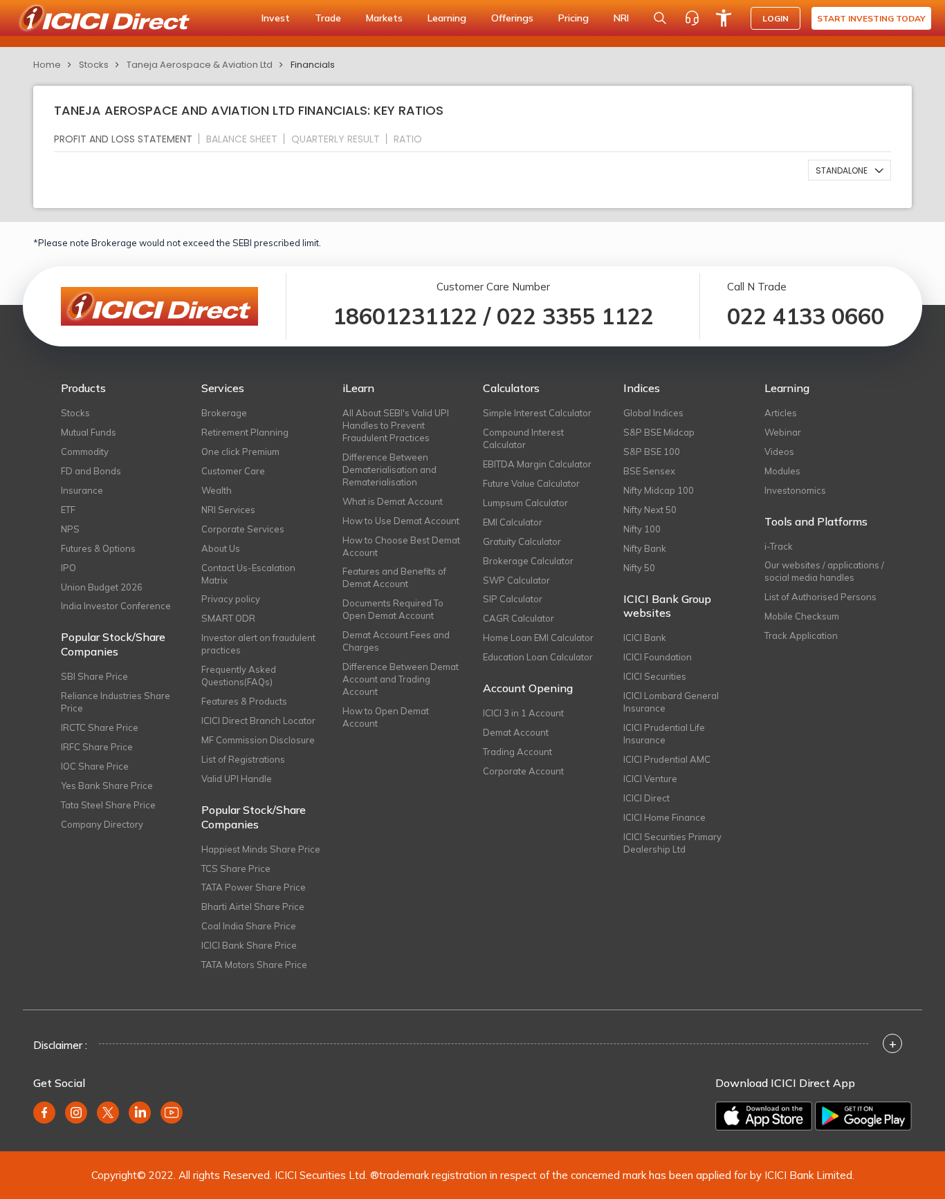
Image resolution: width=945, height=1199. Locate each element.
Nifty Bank (644, 548)
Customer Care (233, 470)
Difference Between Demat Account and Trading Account (400, 679)
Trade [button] (328, 18)
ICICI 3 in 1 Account (523, 712)
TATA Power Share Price (253, 887)
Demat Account (516, 732)
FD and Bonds (91, 470)
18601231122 (405, 316)
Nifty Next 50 (650, 509)
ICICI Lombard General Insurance (671, 702)
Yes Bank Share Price (107, 785)
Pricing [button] (573, 18)
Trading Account (517, 751)
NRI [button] (621, 18)
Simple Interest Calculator (537, 412)
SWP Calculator (516, 580)
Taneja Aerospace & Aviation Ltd (200, 64)
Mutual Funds (88, 432)
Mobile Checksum (801, 616)
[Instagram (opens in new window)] (76, 1113)
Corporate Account (523, 771)
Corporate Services (242, 529)
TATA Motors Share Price (254, 964)
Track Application (801, 635)
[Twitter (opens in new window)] (108, 1113)
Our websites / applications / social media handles (824, 571)
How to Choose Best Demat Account (401, 546)
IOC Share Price (95, 766)
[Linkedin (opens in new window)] (140, 1113)
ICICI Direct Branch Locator (258, 720)
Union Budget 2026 (102, 587)
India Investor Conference (116, 605)
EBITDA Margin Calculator (537, 464)
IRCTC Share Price (99, 727)
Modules (782, 470)
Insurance (82, 490)
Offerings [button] (512, 18)
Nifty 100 (642, 529)
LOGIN (775, 18)
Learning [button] (447, 18)
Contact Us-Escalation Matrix (248, 574)
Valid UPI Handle (236, 778)
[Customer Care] (691, 18)
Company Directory (102, 824)
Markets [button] (384, 18)
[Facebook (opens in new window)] (44, 1113)
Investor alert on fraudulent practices (258, 644)
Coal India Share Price (248, 925)
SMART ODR (228, 618)
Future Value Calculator (531, 483)
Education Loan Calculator (538, 656)
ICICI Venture (650, 778)
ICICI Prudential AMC (666, 759)
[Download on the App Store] (763, 1116)
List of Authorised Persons (820, 596)
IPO (68, 567)
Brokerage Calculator (528, 560)
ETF (68, 509)
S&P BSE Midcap (659, 432)
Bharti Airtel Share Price (252, 906)
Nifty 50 (639, 567)
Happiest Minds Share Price (260, 849)
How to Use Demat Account (400, 520)
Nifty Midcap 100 (658, 490)
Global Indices (653, 412)
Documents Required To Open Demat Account (392, 609)
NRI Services (228, 509)
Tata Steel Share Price (108, 804)
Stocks (94, 64)
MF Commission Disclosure (258, 739)
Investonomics (795, 490)
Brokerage (224, 412)
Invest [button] (276, 18)
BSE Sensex (649, 470)
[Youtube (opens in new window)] (171, 1113)
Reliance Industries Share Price (115, 702)
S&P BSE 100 (651, 451)
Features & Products (244, 701)
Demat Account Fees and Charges (396, 641)
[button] (849, 170)
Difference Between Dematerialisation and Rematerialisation (389, 469)
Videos (779, 451)
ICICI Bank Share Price (249, 945)
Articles (780, 412)
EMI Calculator (512, 522)
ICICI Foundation (657, 656)
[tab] (128, 138)
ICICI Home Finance (664, 817)
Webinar (782, 432)
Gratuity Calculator (522, 541)
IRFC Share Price (97, 746)
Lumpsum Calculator (525, 502)
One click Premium (240, 451)
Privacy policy (230, 598)
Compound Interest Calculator (523, 438)
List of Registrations (243, 759)
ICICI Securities (654, 676)
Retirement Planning (244, 432)
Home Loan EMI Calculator (538, 637)
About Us (220, 548)
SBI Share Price (94, 676)
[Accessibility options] (723, 18)
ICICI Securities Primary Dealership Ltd (672, 843)
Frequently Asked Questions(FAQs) (238, 675)
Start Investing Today (871, 18)
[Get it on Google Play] (863, 1116)
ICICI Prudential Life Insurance (664, 733)
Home (47, 64)
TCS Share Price (235, 868)
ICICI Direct (646, 797)
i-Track (778, 546)
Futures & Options (98, 548)
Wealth (216, 490)
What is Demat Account (392, 501)
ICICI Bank (644, 637)
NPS (70, 529)
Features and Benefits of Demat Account (394, 577)
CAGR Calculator (518, 618)
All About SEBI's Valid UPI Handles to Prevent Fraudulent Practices (395, 425)
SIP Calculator (512, 598)
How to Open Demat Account (385, 717)
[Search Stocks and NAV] (660, 18)
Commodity (85, 451)
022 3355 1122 (575, 316)
